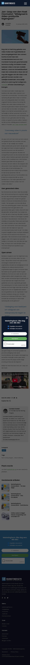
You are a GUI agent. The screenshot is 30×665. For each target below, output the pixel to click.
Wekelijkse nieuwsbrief (16, 328)
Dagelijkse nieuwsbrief (16, 326)
